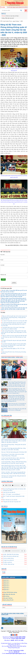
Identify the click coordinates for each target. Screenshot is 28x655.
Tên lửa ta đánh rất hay (8, 558)
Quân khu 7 (6, 589)
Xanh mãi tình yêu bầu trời (9, 492)
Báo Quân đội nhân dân (9, 594)
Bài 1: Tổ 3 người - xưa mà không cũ (11, 494)
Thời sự (3, 13)
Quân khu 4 (6, 585)
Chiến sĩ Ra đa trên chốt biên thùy (11, 556)
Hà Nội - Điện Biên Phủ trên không (11, 554)
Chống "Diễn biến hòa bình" (8, 18)
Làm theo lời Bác (14, 16)
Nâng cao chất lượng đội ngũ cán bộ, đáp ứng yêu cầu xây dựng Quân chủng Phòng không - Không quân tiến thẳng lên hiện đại (14, 317)
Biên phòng (6, 596)
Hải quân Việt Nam (8, 598)
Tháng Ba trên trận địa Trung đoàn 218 (11, 501)
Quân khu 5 (6, 587)
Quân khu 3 (6, 584)
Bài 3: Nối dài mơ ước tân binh (10, 499)
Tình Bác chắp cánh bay (8, 564)
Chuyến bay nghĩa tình (6, 379)
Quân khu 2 (6, 582)
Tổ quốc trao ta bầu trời (8, 560)
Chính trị (8, 16)
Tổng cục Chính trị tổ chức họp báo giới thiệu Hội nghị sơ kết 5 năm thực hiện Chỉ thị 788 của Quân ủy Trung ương (14, 337)
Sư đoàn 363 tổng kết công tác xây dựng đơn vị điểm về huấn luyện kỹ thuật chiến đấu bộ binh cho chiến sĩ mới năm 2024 (13, 324)
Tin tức (3, 16)
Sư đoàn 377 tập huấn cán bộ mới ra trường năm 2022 (14, 320)
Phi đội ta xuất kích (7, 562)
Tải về (25, 554)
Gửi (15, 282)
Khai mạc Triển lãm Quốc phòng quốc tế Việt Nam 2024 (14, 452)
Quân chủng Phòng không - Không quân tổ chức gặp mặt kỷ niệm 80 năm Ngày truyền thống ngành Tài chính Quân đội (13, 332)
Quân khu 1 (6, 580)
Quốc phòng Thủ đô (8, 600)
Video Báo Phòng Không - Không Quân (12, 357)
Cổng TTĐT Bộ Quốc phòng (10, 592)
